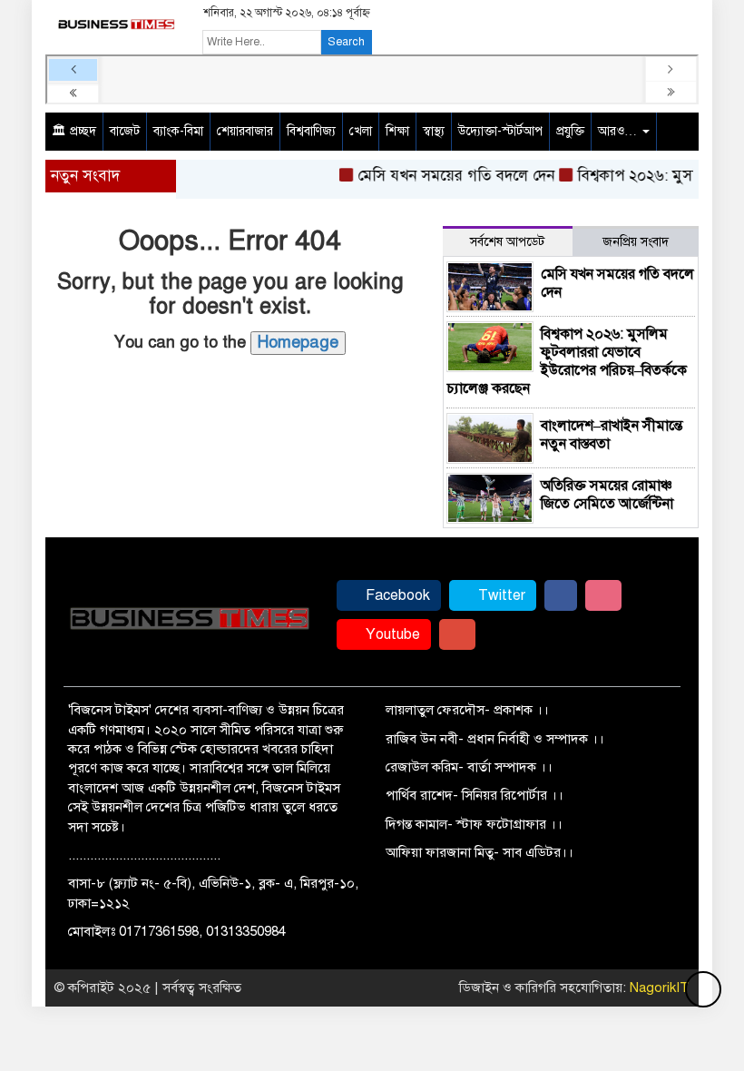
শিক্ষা (397, 131)
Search (346, 41)
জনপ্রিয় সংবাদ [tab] (635, 242)
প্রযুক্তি (570, 131)
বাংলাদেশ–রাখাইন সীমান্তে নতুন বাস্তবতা (611, 435)
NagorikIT (660, 987)
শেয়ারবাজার (245, 131)
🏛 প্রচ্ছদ (74, 131)
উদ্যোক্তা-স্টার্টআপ (500, 131)
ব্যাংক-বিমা (178, 131)
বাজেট (125, 131)
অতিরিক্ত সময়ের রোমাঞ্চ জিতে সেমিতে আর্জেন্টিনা (607, 495)
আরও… (619, 131)
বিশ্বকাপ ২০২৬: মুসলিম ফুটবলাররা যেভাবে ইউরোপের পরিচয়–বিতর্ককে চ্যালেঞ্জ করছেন (566, 361)
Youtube (391, 634)
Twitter (500, 595)
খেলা (360, 131)
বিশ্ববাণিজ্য (311, 131)
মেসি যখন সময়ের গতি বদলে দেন (448, 175)
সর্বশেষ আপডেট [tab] (507, 242)
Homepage (298, 342)
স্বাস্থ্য (434, 131)
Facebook (396, 595)
